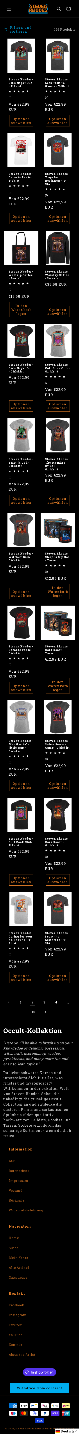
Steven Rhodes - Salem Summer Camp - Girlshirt (57, 744)
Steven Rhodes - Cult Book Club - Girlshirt (57, 368)
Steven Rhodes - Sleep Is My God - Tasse (57, 557)
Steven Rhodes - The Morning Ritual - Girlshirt (57, 464)
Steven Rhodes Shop (28, 1428)
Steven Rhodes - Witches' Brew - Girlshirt (21, 557)
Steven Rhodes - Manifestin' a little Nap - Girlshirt (21, 746)
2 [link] (33, 1002)
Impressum (18, 1181)
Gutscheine (18, 1277)
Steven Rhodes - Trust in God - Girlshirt (21, 462)
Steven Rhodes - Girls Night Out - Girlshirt (21, 368)
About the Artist (22, 1354)
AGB (12, 1161)
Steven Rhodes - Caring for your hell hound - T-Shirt (21, 938)
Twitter (15, 1325)
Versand (15, 1190)
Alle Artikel (19, 1268)
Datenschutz (19, 1171)
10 (33, 1012)
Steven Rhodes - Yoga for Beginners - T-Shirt (57, 179)
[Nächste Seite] (45, 1012)
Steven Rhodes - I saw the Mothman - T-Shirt (57, 938)
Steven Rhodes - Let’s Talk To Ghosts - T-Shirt (57, 83)
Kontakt (15, 1345)
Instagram (18, 1315)
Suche (14, 1248)
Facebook (16, 1305)
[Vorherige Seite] (9, 1002)
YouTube (15, 1335)
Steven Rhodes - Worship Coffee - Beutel (21, 275)
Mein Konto (18, 1258)
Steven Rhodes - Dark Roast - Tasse (57, 650)
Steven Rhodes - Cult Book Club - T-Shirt (21, 842)
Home (14, 1238)
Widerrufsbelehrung (26, 1210)
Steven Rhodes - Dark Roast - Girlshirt (57, 842)
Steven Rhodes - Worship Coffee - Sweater (57, 275)
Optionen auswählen (21, 121)
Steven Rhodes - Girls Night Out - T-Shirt (21, 83)
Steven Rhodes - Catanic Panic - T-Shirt (21, 177)
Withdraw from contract (39, 1388)
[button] (9, 9)
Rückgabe (17, 1200)
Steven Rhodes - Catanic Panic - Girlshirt (21, 650)
